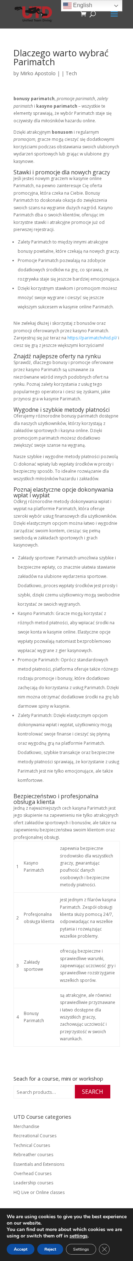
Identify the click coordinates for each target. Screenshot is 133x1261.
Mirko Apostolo (38, 73)
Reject (50, 1249)
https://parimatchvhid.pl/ (92, 338)
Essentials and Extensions (38, 1164)
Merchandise (26, 1126)
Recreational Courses (34, 1136)
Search (92, 1092)
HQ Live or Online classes (39, 1192)
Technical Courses (31, 1145)
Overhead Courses (32, 1173)
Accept (20, 1249)
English (82, 5)
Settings (81, 1249)
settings (79, 1236)
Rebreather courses (33, 1155)
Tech (71, 73)
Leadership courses (33, 1183)
